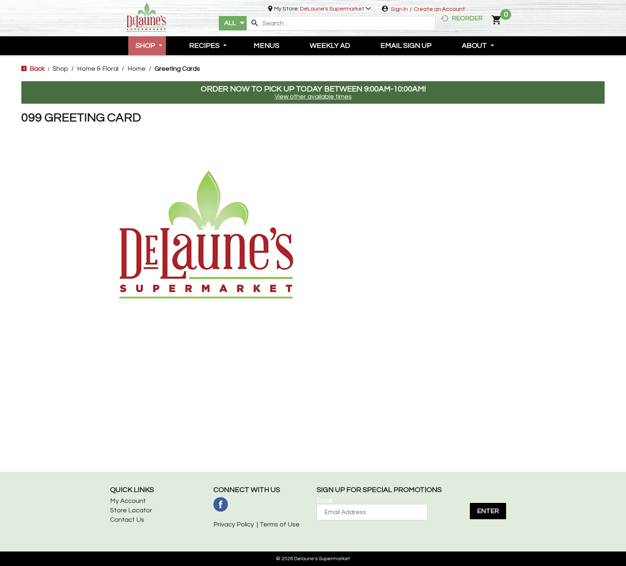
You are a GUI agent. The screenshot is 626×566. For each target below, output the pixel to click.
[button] (335, 9)
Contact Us (127, 519)
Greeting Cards (177, 68)
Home (137, 68)
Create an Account (439, 9)
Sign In (399, 9)
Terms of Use (280, 524)
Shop (60, 68)
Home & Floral (97, 68)
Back (36, 68)
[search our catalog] (255, 23)
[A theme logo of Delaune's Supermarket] (146, 16)
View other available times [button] (313, 96)
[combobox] (233, 23)
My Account (128, 500)
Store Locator (131, 510)
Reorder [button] (467, 18)
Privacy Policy (233, 524)
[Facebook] (220, 504)
